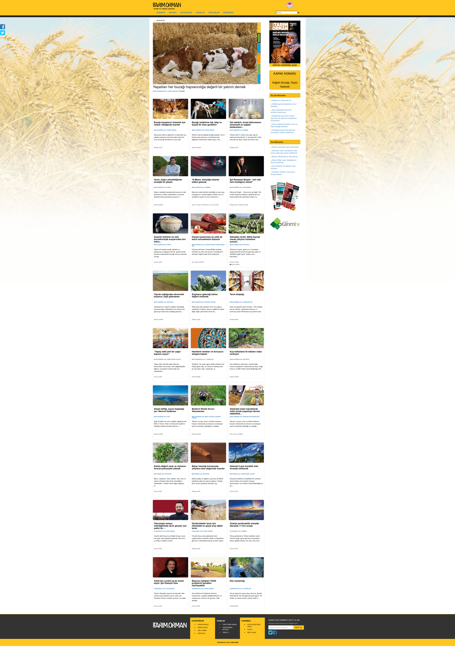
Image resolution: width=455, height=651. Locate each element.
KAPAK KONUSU (203, 624)
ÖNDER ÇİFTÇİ (203, 627)
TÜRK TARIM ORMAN (230, 624)
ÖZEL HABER (202, 630)
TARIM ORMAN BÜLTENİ (227, 628)
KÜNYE (249, 629)
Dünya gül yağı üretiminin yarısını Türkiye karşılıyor (192, 86)
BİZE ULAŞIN (251, 632)
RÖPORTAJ (201, 633)
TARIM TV (226, 632)
